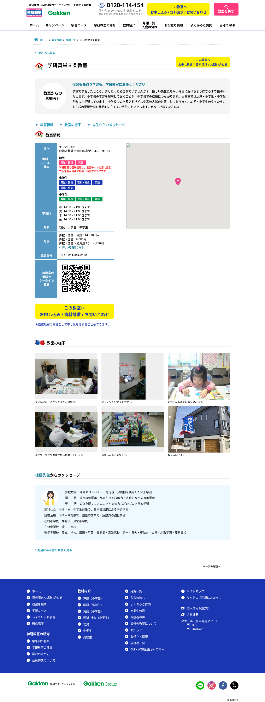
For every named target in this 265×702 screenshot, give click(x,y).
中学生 (87, 631)
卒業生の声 (137, 611)
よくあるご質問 (201, 25)
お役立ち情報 (173, 25)
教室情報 (46, 125)
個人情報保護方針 (198, 608)
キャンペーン (55, 25)
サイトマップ (195, 591)
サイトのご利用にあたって (204, 598)
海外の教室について (143, 623)
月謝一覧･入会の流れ (149, 25)
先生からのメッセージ (108, 125)
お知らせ (136, 630)
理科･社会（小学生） (97, 618)
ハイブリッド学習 (43, 617)
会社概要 (192, 615)
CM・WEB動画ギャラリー (147, 649)
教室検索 (57, 40)
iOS (194, 625)
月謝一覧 (136, 591)
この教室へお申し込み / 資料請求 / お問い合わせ (178, 9)
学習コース (79, 25)
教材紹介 (129, 25)
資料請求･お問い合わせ (47, 598)
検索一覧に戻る (46, 53)
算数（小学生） (93, 598)
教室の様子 (73, 125)
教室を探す (226, 11)
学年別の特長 (40, 641)
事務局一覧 (137, 643)
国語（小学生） (93, 605)
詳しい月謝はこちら (72, 247)
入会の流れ (137, 598)
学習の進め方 (40, 654)
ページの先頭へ (211, 566)
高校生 (87, 637)
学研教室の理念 (42, 647)
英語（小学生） (93, 611)
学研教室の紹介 (105, 25)
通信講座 (38, 623)
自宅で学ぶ (227, 25)
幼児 (86, 624)
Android (198, 629)
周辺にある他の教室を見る (54, 550)
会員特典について (43, 660)
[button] (178, 182)
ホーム (34, 25)
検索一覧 (71, 40)
